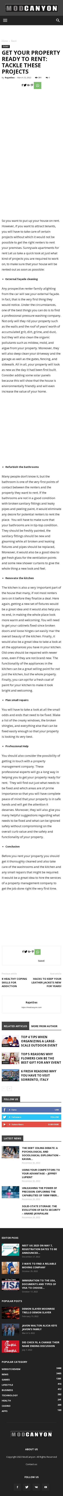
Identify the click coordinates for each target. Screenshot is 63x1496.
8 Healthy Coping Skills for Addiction (14, 982)
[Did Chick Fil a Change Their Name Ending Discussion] (10, 1346)
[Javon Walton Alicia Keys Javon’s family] (10, 1330)
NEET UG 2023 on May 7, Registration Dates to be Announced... (39, 1249)
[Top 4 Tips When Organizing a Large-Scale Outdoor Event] (10, 1041)
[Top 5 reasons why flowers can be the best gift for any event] (10, 1058)
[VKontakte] (36, 1487)
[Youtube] (45, 1487)
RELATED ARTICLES (15, 1026)
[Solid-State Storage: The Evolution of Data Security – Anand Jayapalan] (10, 1213)
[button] (58, 20)
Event (13, 40)
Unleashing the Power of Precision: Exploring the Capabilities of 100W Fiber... (40, 1191)
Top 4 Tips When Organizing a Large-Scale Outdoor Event (39, 1041)
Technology (10, 1395)
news (5, 1374)
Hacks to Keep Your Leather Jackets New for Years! (46, 982)
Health (6, 1400)
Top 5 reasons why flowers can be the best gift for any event (41, 1058)
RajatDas (10, 77)
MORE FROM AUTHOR (44, 1026)
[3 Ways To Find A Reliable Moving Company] (10, 1268)
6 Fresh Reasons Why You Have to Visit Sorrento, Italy (38, 1075)
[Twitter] (26, 1487)
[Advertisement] (31, 31)
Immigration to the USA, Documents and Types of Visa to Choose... (39, 1284)
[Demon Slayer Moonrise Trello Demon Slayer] (10, 1313)
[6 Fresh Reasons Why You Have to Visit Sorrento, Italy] (10, 1075)
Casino (6, 1405)
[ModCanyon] (31, 8)
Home (5, 40)
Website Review (11, 1369)
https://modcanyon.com (31, 1007)
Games (6, 1379)
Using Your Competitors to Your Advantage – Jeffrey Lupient (41, 1173)
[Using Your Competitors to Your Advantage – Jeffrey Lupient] (10, 1176)
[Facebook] (17, 1487)
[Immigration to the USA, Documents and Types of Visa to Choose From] (10, 1285)
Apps (5, 1411)
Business (7, 1390)
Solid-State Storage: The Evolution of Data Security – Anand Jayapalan (41, 1209)
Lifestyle (7, 1384)
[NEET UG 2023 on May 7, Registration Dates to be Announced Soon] (10, 1250)
